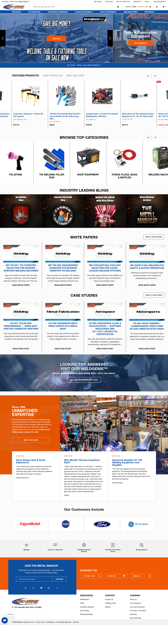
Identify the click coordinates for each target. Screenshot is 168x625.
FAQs (82, 603)
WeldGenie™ (137, 1)
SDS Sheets (84, 611)
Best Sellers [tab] (75, 75)
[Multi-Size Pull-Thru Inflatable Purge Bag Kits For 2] (66, 96)
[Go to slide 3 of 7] (148, 137)
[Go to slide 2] (110, 38)
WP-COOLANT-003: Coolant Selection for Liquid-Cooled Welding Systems (105, 268)
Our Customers (135, 603)
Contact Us (109, 599)
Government (109, 1)
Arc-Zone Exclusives (137, 607)
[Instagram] (25, 587)
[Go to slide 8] (3, 38)
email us (136, 576)
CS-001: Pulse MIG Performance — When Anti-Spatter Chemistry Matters (21, 326)
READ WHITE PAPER (21, 285)
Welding (16, 12)
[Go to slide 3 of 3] (148, 444)
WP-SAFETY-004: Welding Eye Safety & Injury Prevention (147, 266)
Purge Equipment (84, 12)
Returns (108, 607)
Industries (133, 614)
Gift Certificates (135, 618)
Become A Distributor (123, 1)
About (147, 1)
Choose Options (66, 104)
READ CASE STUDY (21, 349)
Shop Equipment (108, 12)
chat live (112, 576)
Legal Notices (50, 622)
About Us (133, 599)
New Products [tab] (53, 75)
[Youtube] (41, 587)
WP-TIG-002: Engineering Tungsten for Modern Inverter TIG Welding (63, 268)
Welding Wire (130, 12)
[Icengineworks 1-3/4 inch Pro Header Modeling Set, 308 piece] (30, 96)
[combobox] (75, 6)
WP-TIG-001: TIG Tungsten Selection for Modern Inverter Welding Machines (21, 268)
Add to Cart (29, 104)
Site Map (76, 622)
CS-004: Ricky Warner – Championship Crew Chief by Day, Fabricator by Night (147, 326)
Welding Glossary (86, 614)
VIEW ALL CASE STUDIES (154, 295)
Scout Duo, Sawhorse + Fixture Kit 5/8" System (137, 115)
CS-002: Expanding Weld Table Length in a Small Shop (63, 326)
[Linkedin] (48, 587)
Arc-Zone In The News (138, 611)
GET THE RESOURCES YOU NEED (84, 380)
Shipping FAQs (110, 603)
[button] (56, 38)
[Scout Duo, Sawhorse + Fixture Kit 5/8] (138, 96)
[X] (56, 587)
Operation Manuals (87, 607)
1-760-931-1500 (142, 7)
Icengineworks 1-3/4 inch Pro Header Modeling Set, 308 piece (29, 115)
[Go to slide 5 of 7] (155, 137)
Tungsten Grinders (58, 12)
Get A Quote (98, 1)
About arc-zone (30, 440)
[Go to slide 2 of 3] (155, 444)
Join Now (59, 579)
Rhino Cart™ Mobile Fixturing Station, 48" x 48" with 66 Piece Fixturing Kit (102, 115)
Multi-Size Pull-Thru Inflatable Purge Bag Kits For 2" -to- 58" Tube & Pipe (65, 115)
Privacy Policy (40, 622)
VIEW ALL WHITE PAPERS (153, 237)
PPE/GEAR (149, 12)
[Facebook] (33, 587)
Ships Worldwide (159, 1)
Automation (34, 12)
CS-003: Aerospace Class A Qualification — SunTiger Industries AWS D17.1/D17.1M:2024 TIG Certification (105, 329)
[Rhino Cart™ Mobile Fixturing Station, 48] (102, 96)
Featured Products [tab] (25, 75)
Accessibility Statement (64, 622)
